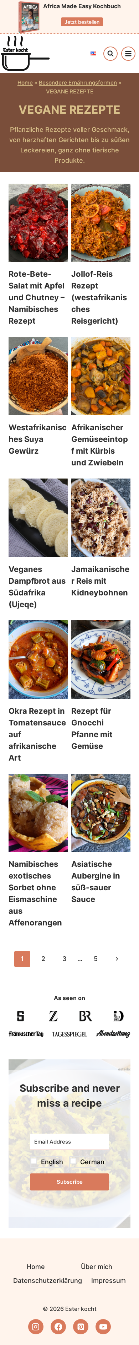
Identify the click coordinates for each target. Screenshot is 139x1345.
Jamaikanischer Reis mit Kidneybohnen (100, 581)
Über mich (96, 1266)
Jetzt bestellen (82, 22)
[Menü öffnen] (128, 54)
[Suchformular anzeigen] (110, 54)
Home (25, 82)
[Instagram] (35, 1326)
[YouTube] (103, 1326)
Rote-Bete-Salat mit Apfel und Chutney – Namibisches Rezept (37, 297)
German (92, 1162)
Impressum (108, 1280)
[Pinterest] (80, 1326)
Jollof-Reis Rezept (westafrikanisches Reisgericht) (99, 297)
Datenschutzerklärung (47, 1280)
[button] (69, 1162)
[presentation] (38, 223)
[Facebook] (58, 1326)
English (52, 1162)
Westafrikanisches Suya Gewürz (38, 439)
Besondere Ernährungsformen (78, 82)
